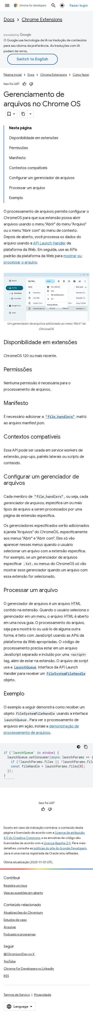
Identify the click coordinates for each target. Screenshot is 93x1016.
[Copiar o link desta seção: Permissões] (36, 370)
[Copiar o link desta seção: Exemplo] (28, 694)
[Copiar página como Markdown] (23, 114)
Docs (9, 19)
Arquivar (10, 927)
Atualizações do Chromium (23, 912)
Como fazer (81, 75)
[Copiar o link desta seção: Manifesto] (32, 403)
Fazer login (79, 5)
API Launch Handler (49, 243)
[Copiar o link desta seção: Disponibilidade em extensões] (81, 342)
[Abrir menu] (7, 5)
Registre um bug (15, 885)
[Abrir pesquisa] (53, 5)
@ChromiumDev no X (19, 954)
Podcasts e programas (19, 934)
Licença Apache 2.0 (57, 843)
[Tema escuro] (78, 746)
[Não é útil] (31, 84)
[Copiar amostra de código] (85, 746)
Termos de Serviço (17, 994)
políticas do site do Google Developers (60, 848)
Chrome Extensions (42, 19)
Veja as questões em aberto (23, 893)
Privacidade (42, 994)
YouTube (10, 961)
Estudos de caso (15, 920)
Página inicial (13, 75)
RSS (6, 976)
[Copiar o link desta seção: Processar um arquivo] (62, 590)
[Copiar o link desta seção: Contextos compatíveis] (65, 437)
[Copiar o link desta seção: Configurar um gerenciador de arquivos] (29, 483)
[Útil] (24, 84)
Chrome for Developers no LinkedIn (29, 969)
